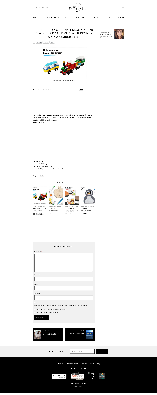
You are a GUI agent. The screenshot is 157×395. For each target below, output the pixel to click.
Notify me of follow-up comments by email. (51, 309)
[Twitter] (36, 7)
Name (36, 275)
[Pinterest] (40, 7)
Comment (38, 252)
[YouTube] (46, 7)
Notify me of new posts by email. (48, 312)
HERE (81, 90)
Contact (84, 364)
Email (37, 284)
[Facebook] (33, 7)
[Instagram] (43, 7)
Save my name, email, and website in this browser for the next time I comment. (60, 305)
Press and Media (72, 364)
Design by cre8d (78, 386)
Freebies (42, 176)
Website (37, 293)
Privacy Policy (94, 364)
